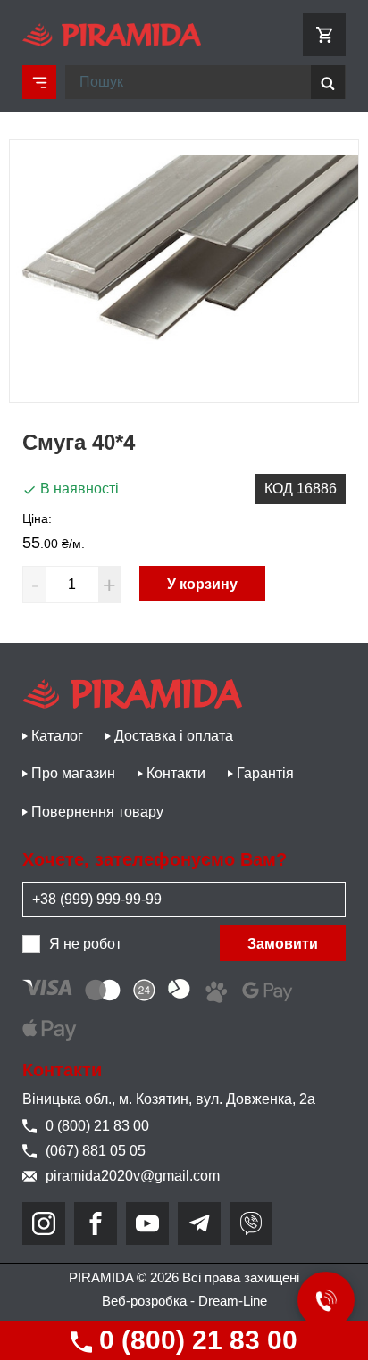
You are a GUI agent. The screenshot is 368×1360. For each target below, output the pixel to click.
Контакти (175, 773)
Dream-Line (232, 1300)
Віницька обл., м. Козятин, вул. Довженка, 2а (168, 1099)
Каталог (57, 735)
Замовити (282, 943)
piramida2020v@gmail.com (133, 1175)
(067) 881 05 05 (96, 1150)
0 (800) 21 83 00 (194, 1340)
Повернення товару (97, 811)
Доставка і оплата (173, 735)
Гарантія (265, 773)
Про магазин (73, 773)
